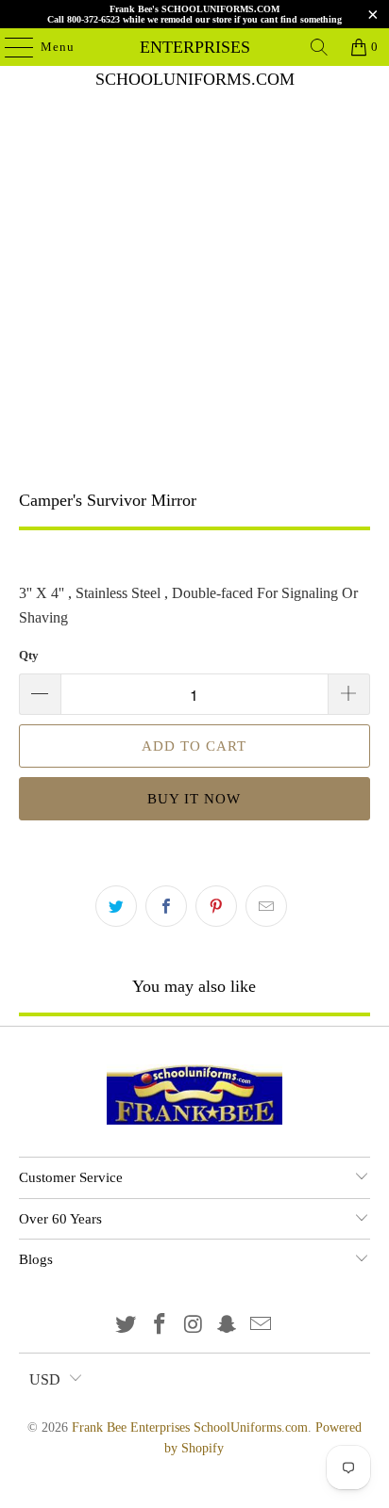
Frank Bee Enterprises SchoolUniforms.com (194, 47)
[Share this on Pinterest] (216, 906)
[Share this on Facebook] (166, 906)
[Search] (319, 47)
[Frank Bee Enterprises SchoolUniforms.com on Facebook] (159, 1325)
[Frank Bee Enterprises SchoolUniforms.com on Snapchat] (227, 1325)
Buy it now (194, 798)
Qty (29, 655)
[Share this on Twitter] (116, 906)
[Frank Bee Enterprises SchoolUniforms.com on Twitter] (126, 1325)
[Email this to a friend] (266, 906)
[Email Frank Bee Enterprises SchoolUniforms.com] (261, 1325)
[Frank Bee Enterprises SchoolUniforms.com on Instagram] (193, 1325)
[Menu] (9, 47)
